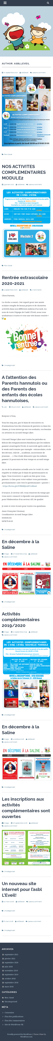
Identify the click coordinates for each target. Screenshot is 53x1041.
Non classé (8, 154)
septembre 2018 (11, 982)
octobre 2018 (10, 978)
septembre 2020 (11, 962)
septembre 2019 (11, 974)
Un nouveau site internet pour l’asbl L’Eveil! (22, 889)
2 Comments (36, 290)
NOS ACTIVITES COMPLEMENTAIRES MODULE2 (24, 172)
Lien (5, 407)
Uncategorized (9, 365)
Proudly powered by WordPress (19, 1034)
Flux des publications (14, 1016)
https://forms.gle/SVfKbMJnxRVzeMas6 (20, 486)
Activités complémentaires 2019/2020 (21, 619)
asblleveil (24, 73)
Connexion (9, 1012)
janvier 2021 (10, 958)
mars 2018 (9, 986)
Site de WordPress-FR (14, 1024)
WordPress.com (26, 1037)
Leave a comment (38, 73)
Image (6, 554)
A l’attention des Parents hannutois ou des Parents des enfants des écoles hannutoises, (24, 389)
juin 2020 (9, 966)
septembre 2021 (11, 954)
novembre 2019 (11, 970)
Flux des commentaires (15, 1020)
